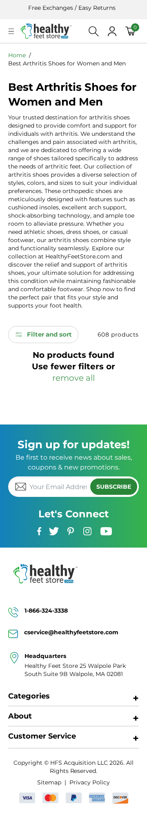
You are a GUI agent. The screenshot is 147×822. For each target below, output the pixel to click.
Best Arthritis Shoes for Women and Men (67, 63)
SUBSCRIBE (113, 486)
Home (17, 55)
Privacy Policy (89, 782)
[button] (11, 31)
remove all (73, 378)
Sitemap (49, 782)
